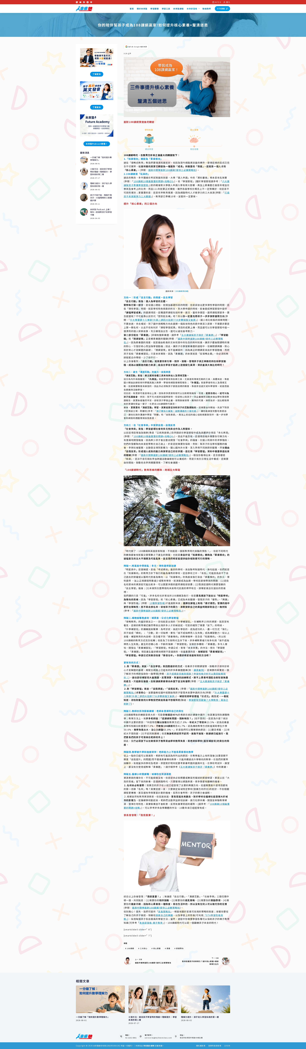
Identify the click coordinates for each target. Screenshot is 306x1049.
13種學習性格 (157, 603)
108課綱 (129, 948)
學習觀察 (154, 8)
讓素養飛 (198, 670)
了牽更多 (97, 107)
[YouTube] (87, 2)
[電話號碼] (77, 2)
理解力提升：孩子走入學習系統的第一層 (101, 184)
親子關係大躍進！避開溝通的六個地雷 (176, 410)
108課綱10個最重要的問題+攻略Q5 (153, 181)
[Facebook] (84, 2)
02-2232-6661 (131, 1038)
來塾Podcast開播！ (97, 143)
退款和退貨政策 (214, 1046)
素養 (167, 948)
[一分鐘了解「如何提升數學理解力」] (84, 160)
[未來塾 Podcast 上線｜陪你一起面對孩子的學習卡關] (84, 212)
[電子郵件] (80, 2)
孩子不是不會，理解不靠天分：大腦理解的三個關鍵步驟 (101, 198)
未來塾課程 (178, 8)
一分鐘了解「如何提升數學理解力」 (93, 1016)
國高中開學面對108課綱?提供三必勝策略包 (172, 170)
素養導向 (179, 948)
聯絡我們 (206, 8)
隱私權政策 (200, 1046)
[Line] (91, 2)
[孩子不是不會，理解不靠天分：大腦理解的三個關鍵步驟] (84, 198)
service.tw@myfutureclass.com (158, 1038)
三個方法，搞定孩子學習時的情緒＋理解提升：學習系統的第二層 (101, 172)
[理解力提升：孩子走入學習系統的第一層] (84, 186)
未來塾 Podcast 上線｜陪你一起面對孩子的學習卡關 (101, 212)
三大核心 (143, 948)
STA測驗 (221, 8)
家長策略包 (164, 911)
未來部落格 (192, 8)
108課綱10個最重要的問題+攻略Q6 (153, 436)
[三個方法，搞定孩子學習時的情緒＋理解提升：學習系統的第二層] (84, 171)
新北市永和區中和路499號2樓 (191, 1038)
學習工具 (166, 8)
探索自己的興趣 (164, 915)
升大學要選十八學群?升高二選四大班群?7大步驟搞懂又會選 (163, 319)
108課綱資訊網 (181, 291)
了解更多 (97, 74)
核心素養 (156, 948)
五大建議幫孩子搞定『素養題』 (198, 335)
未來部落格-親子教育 (151, 922)
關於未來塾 (142, 8)
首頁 (132, 8)
